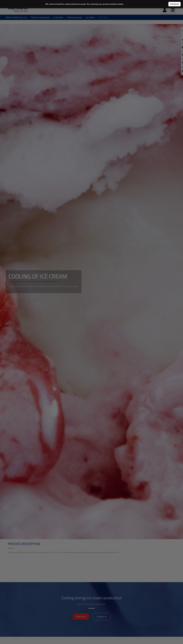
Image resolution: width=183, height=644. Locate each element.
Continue (174, 4)
